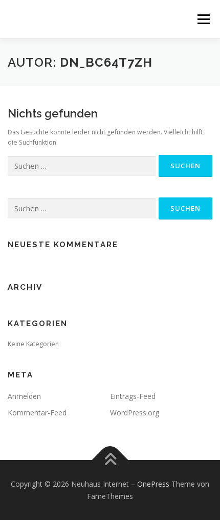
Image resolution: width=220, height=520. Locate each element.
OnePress (153, 484)
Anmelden (24, 396)
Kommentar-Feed (37, 412)
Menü (202, 19)
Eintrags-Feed (133, 396)
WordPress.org (134, 412)
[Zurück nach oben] (110, 460)
